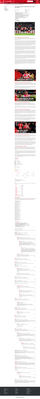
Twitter (13, 4)
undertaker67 (16, 361)
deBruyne (16, 189)
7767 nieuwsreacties (18, 324)
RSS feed (22, 4)
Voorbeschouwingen (17, 20)
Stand (4, 391)
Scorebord (20, 4)
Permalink (35, 235)
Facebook (16, 4)
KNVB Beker (6, 8)
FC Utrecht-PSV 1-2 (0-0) (23, 324)
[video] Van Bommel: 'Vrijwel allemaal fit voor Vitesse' (20, 223)
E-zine (12, 4)
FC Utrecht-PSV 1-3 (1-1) (20, 277)
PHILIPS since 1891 (17, 191)
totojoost (16, 192)
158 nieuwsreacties (22, 248)
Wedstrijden (8, 4)
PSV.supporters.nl (28, 391)
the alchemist (18, 302)
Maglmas (16, 188)
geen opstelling (27, 254)
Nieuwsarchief (5, 393)
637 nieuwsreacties (20, 290)
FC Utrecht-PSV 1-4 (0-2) (23, 286)
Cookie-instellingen (28, 393)
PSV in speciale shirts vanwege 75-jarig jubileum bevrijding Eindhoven (22, 224)
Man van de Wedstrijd (29, 199)
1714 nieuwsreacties (22, 343)
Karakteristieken (17, 18)
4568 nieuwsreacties (18, 312)
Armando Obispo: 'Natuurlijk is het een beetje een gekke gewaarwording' (22, 225)
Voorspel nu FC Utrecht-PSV (27, 248)
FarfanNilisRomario (17, 194)
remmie (15, 280)
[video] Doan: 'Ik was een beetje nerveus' (19, 16)
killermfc (15, 315)
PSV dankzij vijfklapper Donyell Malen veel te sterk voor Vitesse (21, 12)
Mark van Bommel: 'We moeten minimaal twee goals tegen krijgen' (22, 15)
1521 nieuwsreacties (18, 254)
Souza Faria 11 (16, 350)
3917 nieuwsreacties (16, 329)
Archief (5, 4)
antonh (16, 190)
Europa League (6, 10)
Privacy (16, 391)
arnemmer (16, 258)
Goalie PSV (17, 187)
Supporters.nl (22, 397)
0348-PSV (16, 195)
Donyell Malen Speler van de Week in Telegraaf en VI (20, 17)
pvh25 (15, 328)
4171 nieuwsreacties (18, 286)
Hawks (21, 247)
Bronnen (18, 4)
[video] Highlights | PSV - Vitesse (18, 13)
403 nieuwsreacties (16, 277)
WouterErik (16, 232)
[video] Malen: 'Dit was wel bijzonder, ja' (19, 14)
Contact (16, 393)
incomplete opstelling (32, 248)
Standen (10, 4)
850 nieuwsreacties (16, 367)
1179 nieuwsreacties (16, 262)
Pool (15, 19)
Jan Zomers (16, 307)
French (16, 193)
